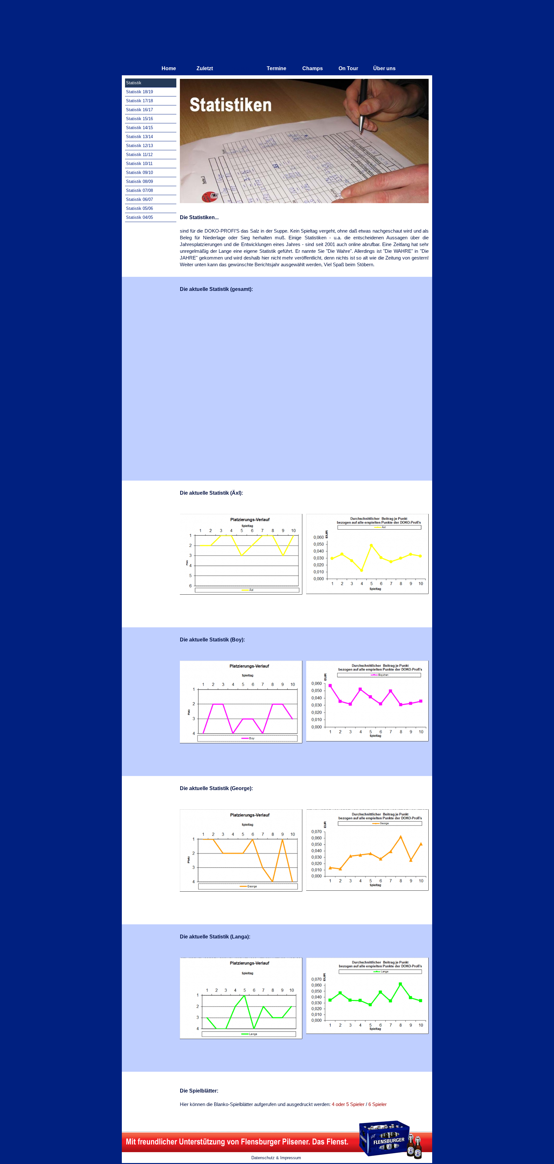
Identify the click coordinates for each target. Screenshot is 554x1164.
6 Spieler (377, 1104)
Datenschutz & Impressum (276, 1157)
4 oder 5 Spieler (348, 1104)
